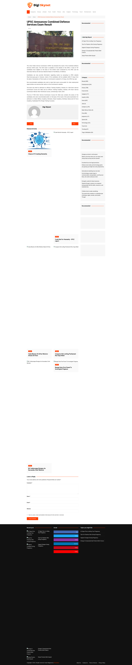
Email (28, 502)
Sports (94, 11)
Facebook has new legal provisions (90, 162)
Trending (84, 129)
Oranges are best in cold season (90, 154)
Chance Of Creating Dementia (37, 154)
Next (74, 123)
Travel (81, 11)
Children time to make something (90, 191)
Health (54, 11)
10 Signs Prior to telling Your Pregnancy (91, 41)
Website (29, 508)
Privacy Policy (102, 662)
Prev (31, 123)
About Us (79, 662)
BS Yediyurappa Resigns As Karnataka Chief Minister (37, 469)
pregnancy (84, 116)
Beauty (39, 11)
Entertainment (87, 11)
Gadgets (68, 11)
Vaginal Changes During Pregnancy (90, 47)
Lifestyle (44, 11)
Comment (29, 482)
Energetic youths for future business (90, 181)
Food (49, 11)
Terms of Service (93, 662)
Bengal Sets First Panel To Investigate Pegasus (63, 368)
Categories (33, 11)
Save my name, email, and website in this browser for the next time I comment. (46, 514)
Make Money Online (87, 110)
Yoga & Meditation (86, 132)
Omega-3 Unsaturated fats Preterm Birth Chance (92, 540)
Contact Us (85, 662)
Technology (75, 11)
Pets (83, 113)
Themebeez (56, 662)
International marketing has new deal (91, 171)
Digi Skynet (88, 37)
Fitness (59, 11)
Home (29, 28)
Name (28, 496)
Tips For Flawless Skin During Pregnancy (92, 44)
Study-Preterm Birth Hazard (88, 55)
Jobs (63, 11)
